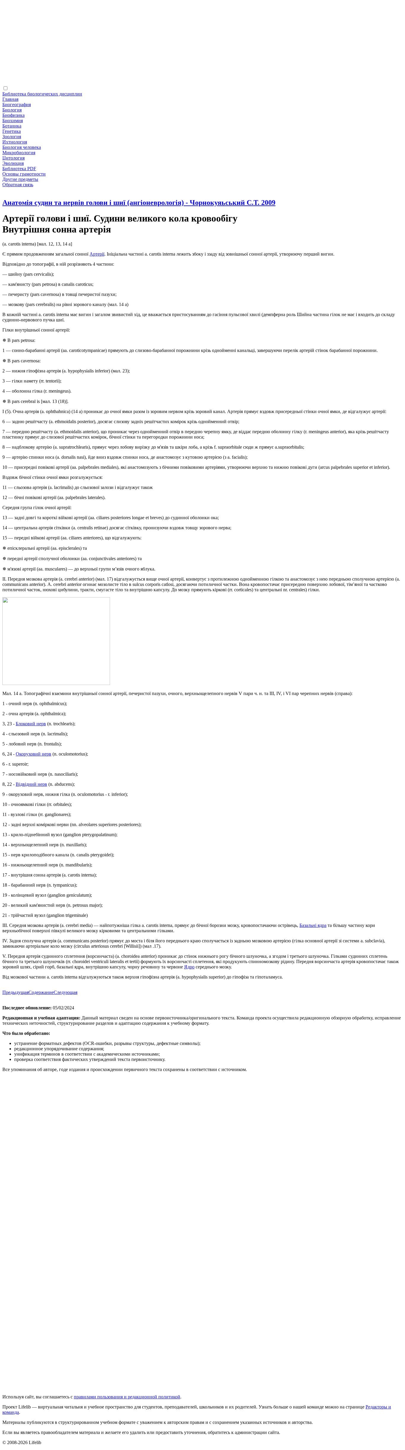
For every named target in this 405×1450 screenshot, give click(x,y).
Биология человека (21, 147)
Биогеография (16, 104)
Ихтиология (14, 141)
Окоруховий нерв (33, 753)
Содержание (41, 992)
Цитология (13, 157)
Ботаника (11, 125)
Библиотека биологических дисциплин (42, 93)
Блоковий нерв (31, 723)
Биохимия (12, 120)
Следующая (65, 992)
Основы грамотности (24, 173)
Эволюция (13, 163)
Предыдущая (15, 992)
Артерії (97, 253)
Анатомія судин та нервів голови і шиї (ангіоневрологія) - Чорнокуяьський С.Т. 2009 (138, 202)
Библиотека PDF (19, 168)
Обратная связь (17, 184)
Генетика (11, 131)
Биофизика (13, 115)
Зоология (11, 136)
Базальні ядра (312, 925)
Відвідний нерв (31, 784)
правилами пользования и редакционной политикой (127, 1396)
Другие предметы (20, 179)
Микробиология (18, 152)
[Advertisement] (180, 43)
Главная (10, 99)
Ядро (189, 966)
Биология (12, 109)
